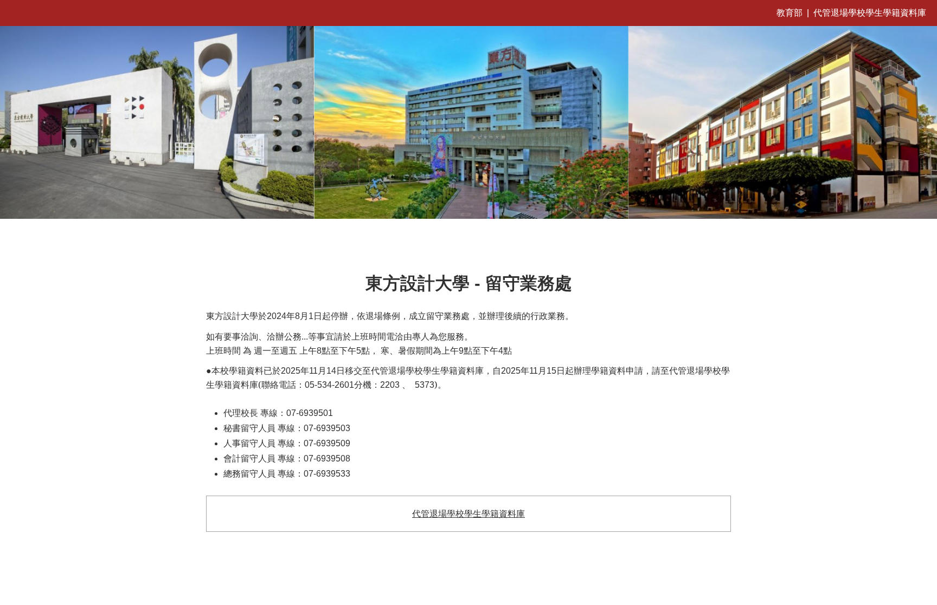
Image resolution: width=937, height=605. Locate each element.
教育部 (789, 12)
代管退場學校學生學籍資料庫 (869, 12)
